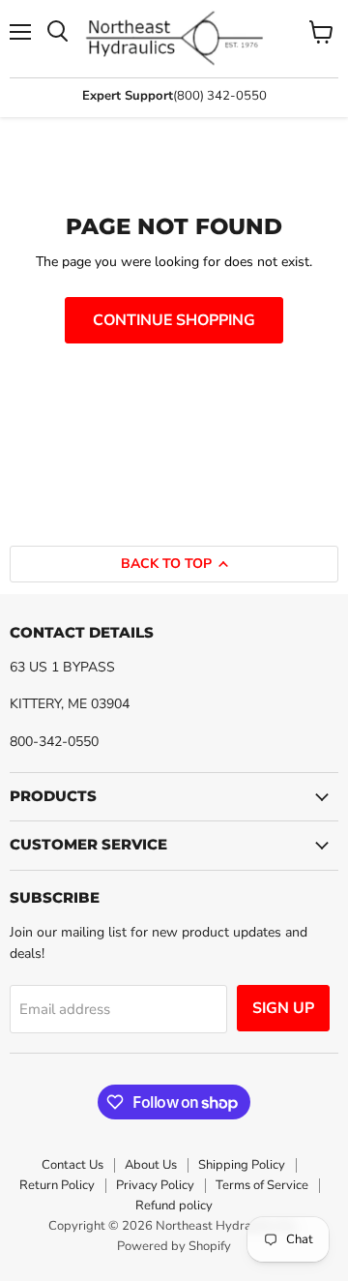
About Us (151, 1165)
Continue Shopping (174, 320)
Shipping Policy (241, 1165)
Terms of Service (262, 1185)
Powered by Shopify (174, 1246)
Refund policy (174, 1205)
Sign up (283, 1008)
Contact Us (72, 1165)
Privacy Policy (155, 1185)
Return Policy (57, 1185)
